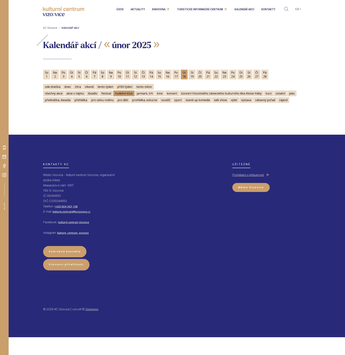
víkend (89, 87)
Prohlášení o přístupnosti (248, 175)
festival (106, 93)
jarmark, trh (145, 93)
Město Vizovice (251, 187)
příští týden (124, 87)
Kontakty (268, 9)
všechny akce (54, 93)
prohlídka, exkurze (144, 100)
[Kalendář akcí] (4, 156)
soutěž (165, 100)
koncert (172, 93)
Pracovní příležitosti (66, 264)
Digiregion (91, 309)
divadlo (92, 93)
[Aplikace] (4, 147)
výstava (246, 100)
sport (178, 100)
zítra (78, 87)
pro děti (123, 100)
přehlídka (80, 100)
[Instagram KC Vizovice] (4, 175)
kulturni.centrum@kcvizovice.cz (71, 211)
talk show (220, 100)
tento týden (105, 87)
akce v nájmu (75, 93)
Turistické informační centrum (200, 9)
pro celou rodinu (102, 100)
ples (292, 93)
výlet (234, 100)
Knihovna (158, 9)
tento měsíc (144, 87)
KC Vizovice (50, 27)
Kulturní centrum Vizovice (73, 222)
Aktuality (138, 9)
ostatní (280, 93)
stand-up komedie (198, 100)
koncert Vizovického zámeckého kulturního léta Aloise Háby (221, 93)
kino (160, 93)
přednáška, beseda (57, 100)
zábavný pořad (265, 100)
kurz (269, 93)
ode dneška (52, 87)
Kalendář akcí (244, 9)
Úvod (120, 9)
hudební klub (124, 93)
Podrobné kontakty (65, 251)
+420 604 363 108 (66, 206)
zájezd (283, 100)
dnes (67, 87)
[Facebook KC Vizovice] (4, 166)
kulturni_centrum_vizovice (73, 233)
